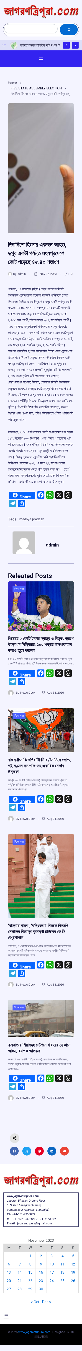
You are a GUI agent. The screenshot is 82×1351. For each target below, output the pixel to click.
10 (52, 1264)
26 (73, 1281)
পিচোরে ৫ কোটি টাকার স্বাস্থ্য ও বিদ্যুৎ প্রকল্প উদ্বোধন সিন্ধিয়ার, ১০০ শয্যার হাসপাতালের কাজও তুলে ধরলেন (41, 644)
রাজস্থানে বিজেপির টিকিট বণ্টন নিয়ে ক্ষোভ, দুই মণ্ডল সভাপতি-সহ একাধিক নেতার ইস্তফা (39, 765)
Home (12, 83)
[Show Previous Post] (66, 45)
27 (9, 1289)
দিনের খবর (19, 589)
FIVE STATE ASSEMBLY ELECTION (36, 88)
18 (62, 1272)
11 (62, 1264)
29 (30, 1289)
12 (73, 1264)
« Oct (35, 1302)
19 (73, 1272)
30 (41, 1289)
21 (20, 1281)
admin (22, 274)
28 (20, 1289)
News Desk (27, 692)
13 (9, 1272)
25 (62, 1281)
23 (41, 1281)
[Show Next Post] (75, 45)
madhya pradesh (31, 519)
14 (20, 1272)
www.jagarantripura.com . (35, 1332)
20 (9, 1281)
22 (30, 1281)
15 (30, 1272)
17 (52, 1272)
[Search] (69, 29)
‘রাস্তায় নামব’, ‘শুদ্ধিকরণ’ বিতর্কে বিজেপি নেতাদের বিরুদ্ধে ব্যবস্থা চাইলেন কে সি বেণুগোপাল (38, 931)
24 (52, 1281)
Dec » (46, 1302)
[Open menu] (41, 58)
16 (41, 1272)
